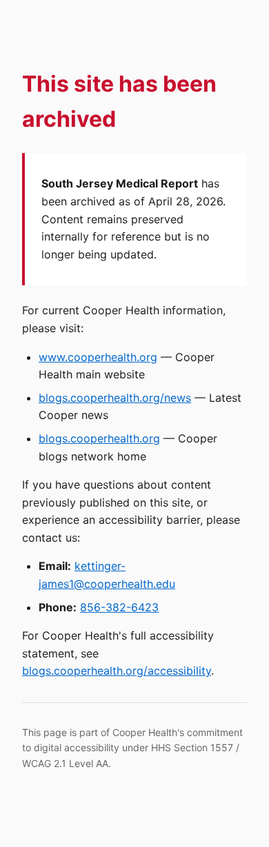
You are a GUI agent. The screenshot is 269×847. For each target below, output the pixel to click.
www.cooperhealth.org (98, 357)
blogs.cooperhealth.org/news (115, 398)
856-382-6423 (119, 607)
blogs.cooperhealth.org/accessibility (116, 670)
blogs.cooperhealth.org (99, 438)
